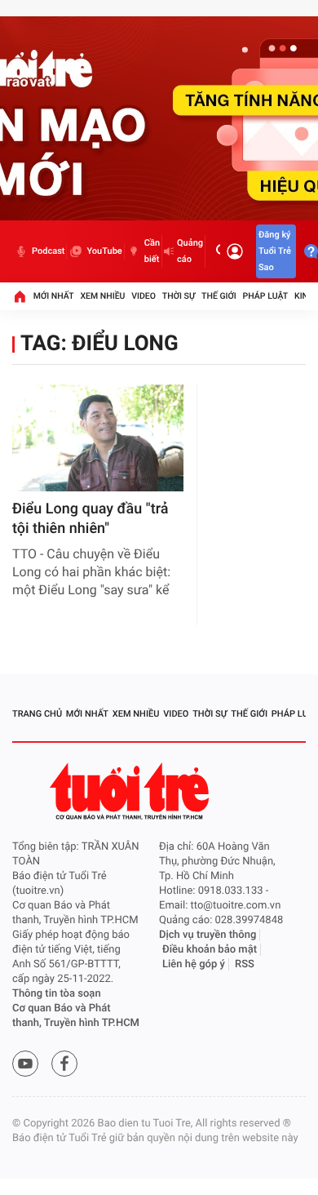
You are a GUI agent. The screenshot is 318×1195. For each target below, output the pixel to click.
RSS (244, 964)
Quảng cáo (190, 251)
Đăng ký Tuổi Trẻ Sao (274, 251)
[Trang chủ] (19, 296)
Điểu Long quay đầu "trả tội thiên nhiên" (90, 518)
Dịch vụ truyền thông (207, 935)
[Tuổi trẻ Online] (131, 791)
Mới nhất (53, 296)
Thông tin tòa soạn (56, 994)
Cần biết (152, 251)
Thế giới (218, 296)
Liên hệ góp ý (193, 964)
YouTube (103, 251)
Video (143, 296)
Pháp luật (266, 296)
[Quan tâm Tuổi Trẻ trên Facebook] (64, 1064)
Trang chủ (37, 714)
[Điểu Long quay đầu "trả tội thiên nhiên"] (97, 437)
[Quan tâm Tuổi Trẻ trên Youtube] (25, 1064)
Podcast (48, 251)
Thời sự (178, 296)
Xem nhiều (102, 296)
